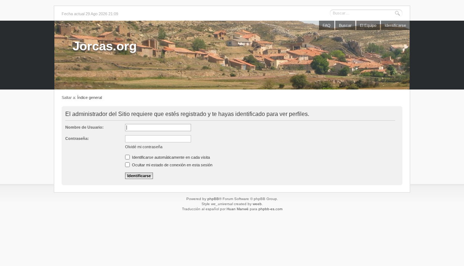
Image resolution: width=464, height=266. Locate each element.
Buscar (345, 25)
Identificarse (395, 25)
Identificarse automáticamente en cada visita (170, 157)
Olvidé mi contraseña (143, 147)
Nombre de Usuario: (84, 127)
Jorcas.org (104, 46)
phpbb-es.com (270, 209)
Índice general (89, 97)
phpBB (213, 199)
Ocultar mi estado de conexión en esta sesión (171, 165)
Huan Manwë (238, 209)
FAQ (327, 25)
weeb (257, 204)
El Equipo (368, 25)
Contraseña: (77, 138)
